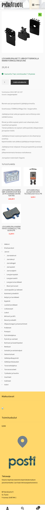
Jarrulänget (11, 263)
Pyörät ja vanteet (11, 339)
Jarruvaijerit (11, 271)
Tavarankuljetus (10, 365)
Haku (22, 508)
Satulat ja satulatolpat (13, 350)
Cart (34, 506)
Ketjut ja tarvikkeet (11, 297)
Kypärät (7, 301)
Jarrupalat (11, 267)
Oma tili (7, 508)
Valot (6, 384)
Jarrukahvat (11, 255)
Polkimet (7, 328)
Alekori (7, 244)
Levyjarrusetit (12, 278)
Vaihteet (7, 381)
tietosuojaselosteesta (29, 482)
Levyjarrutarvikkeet (14, 282)
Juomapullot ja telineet (13, 290)
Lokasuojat (8, 309)
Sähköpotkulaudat (11, 362)
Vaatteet (7, 377)
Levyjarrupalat (12, 95)
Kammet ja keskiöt (11, 293)
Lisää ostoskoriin (19, 82)
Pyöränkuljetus (10, 335)
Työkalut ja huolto (11, 373)
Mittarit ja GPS (9, 316)
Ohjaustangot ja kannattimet (15, 324)
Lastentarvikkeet (10, 305)
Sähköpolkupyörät (11, 358)
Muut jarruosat (12, 286)
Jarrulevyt (11, 259)
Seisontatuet (9, 354)
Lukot (6, 312)
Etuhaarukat (9, 248)
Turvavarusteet (10, 369)
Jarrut (6, 252)
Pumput (7, 331)
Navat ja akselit (10, 320)
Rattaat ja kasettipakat (13, 343)
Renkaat (7, 347)
